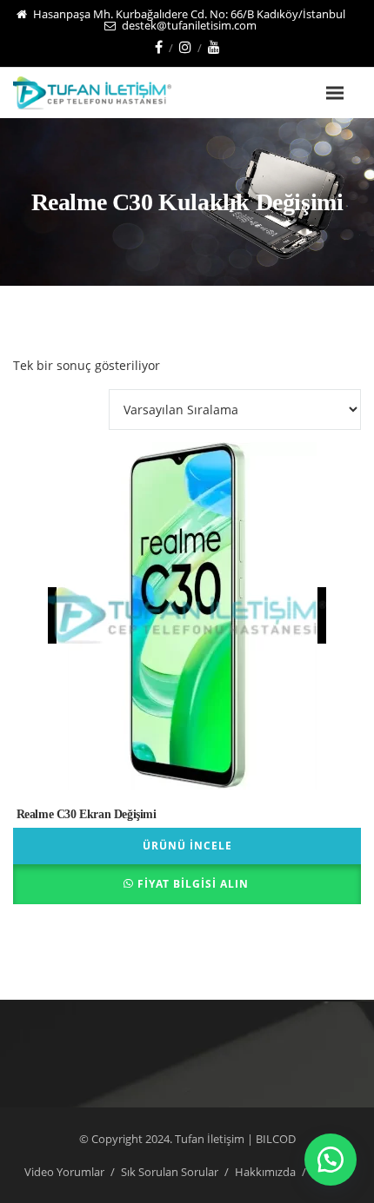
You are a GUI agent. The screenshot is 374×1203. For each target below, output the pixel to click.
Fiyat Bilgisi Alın (193, 883)
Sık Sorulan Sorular (169, 1172)
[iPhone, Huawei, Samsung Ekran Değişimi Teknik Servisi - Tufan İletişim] (118, 92)
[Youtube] (214, 47)
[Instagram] (185, 47)
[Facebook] (159, 47)
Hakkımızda (265, 1172)
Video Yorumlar (64, 1172)
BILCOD (276, 1139)
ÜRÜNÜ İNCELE (187, 845)
